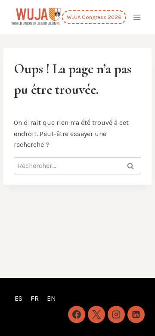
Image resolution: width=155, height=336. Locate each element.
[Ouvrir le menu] (137, 17)
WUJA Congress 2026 (94, 17)
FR (35, 298)
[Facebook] (76, 314)
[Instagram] (116, 314)
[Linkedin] (136, 314)
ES (18, 298)
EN (51, 298)
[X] (96, 314)
